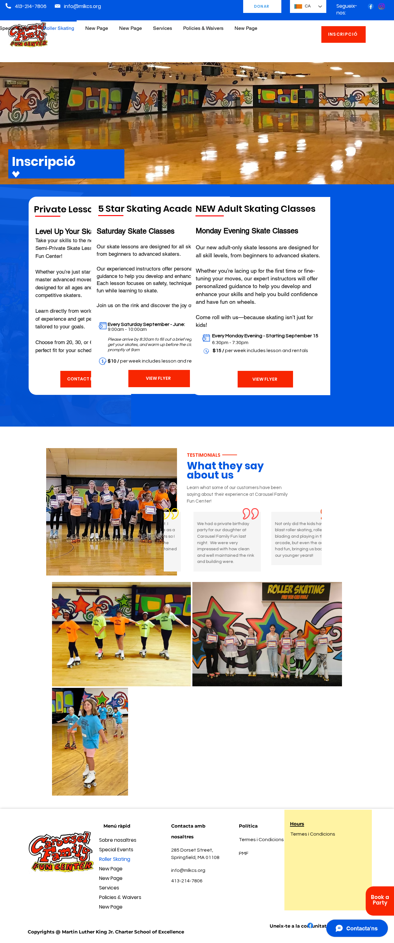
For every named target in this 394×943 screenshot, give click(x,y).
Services (109, 887)
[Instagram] (381, 6)
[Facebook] (371, 6)
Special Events (116, 849)
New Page (111, 868)
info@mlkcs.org (82, 6)
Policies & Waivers (120, 897)
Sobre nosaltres (117, 840)
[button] (203, 25)
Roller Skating (114, 859)
